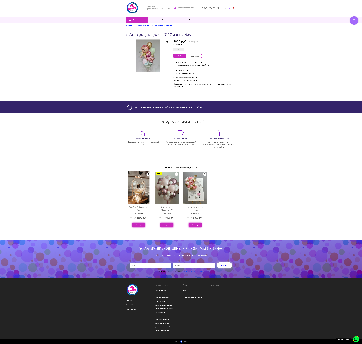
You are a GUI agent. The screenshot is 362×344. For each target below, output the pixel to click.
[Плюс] (182, 49)
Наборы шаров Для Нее (162, 316)
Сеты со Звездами (160, 290)
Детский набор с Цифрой (162, 327)
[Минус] (174, 49)
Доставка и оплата (179, 20)
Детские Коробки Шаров (162, 330)
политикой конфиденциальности (193, 271)
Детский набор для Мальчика (164, 308)
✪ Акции (165, 20)
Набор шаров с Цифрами (162, 297)
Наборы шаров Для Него (162, 312)
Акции (185, 290)
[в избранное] (167, 42)
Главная (155, 20)
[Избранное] (230, 8)
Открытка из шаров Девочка (195, 208)
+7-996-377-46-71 (210, 7)
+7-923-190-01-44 (131, 309)
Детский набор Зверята (162, 323)
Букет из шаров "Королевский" (167, 208)
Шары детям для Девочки (163, 25)
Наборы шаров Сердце (162, 319)
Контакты (192, 20)
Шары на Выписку (160, 294)
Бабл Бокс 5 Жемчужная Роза (138, 208)
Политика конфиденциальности (192, 297)
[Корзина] (234, 8)
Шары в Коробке (160, 301)
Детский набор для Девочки (163, 305)
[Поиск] (226, 8)
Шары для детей (143, 25)
